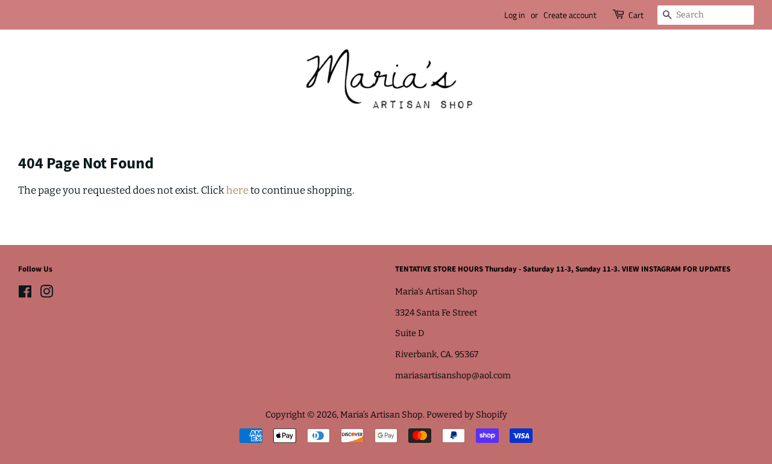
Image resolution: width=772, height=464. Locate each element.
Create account (569, 14)
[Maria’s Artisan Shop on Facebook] (25, 293)
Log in (514, 14)
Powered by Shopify (466, 414)
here (237, 190)
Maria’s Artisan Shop (381, 414)
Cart (636, 14)
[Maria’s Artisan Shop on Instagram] (46, 293)
